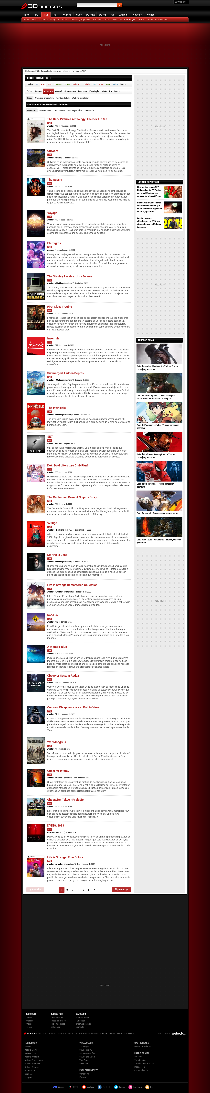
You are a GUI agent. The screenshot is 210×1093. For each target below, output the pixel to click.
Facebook (106, 1087)
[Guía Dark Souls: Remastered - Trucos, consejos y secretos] (159, 527)
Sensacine (84, 1074)
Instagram (137, 1087)
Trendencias (140, 1060)
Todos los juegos (58, 1021)
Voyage (52, 213)
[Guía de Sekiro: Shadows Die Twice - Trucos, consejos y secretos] (159, 354)
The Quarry (54, 179)
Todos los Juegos (127, 19)
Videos (150, 14)
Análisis (65, 19)
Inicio (27, 14)
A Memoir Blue (57, 646)
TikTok (75, 1087)
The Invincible (56, 408)
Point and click (63, 98)
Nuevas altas (45, 110)
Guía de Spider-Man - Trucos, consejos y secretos (155, 485)
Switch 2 (90, 14)
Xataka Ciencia (32, 1067)
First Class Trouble (59, 306)
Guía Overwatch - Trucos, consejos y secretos (157, 513)
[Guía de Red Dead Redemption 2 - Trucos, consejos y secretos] (159, 442)
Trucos (114, 19)
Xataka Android (32, 1057)
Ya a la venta (59, 110)
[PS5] (150, 19)
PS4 (55, 14)
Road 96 (52, 615)
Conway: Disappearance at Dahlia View (73, 707)
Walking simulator (80, 98)
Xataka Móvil (31, 1050)
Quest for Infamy (58, 771)
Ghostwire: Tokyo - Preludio (65, 799)
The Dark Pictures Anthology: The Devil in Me (77, 119)
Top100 (141, 19)
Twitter (122, 1087)
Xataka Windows (32, 1063)
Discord (61, 1087)
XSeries (67, 14)
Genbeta (28, 1074)
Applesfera (30, 1070)
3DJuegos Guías (87, 1053)
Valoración (89, 110)
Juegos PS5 (46, 71)
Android (123, 14)
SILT (50, 436)
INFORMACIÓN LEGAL (125, 1034)
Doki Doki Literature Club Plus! (67, 465)
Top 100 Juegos (58, 1024)
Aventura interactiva (44, 98)
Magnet (28, 1077)
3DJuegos (29, 71)
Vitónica (138, 1056)
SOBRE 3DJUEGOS (107, 1034)
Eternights (54, 243)
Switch (102, 14)
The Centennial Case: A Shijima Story (72, 497)
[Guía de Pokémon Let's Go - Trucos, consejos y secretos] (159, 412)
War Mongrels (56, 742)
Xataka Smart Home (34, 1060)
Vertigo (52, 523)
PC (36, 14)
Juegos (32, 1033)
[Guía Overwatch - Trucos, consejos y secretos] (159, 501)
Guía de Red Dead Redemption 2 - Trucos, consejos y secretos (156, 456)
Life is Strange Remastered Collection (72, 585)
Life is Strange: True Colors (65, 857)
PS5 (46, 14)
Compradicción (141, 1070)
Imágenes (54, 19)
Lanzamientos (161, 19)
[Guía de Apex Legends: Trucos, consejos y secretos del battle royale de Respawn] (159, 383)
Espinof (82, 1077)
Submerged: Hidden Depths (65, 373)
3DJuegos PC (85, 1050)
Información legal (83, 1024)
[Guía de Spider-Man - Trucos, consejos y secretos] (159, 471)
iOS (112, 14)
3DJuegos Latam (87, 1057)
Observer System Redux (63, 675)
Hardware (97, 19)
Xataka (28, 1046)
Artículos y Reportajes (80, 19)
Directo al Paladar (142, 1046)
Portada (26, 19)
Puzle (58, 158)
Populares (32, 110)
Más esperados (74, 110)
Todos (29, 98)
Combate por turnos (64, 778)
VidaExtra (83, 1060)
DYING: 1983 (55, 825)
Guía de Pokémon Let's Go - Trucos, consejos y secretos (158, 426)
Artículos (29, 1024)
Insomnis (53, 338)
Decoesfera (139, 1067)
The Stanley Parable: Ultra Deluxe (69, 276)
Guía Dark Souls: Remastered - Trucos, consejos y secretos (159, 541)
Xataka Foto (30, 1053)
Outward (52, 151)
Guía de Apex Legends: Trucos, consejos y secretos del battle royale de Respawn (156, 397)
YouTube (90, 1087)
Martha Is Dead (57, 554)
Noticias (137, 14)
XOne (79, 14)
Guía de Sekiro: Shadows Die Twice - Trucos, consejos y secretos (157, 368)
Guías (106, 19)
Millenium (83, 1063)
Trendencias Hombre (144, 1063)
